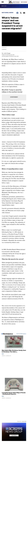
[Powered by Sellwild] (24, 421)
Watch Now (23, 2)
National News (7, 12)
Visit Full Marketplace (21, 333)
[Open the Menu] (2, 2)
